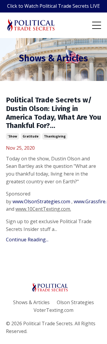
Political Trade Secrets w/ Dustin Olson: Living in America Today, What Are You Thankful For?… (53, 113)
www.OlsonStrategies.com (41, 201)
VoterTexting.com (53, 310)
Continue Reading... (27, 239)
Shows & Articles (31, 302)
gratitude (31, 136)
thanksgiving (55, 136)
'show (12, 136)
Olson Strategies (75, 302)
